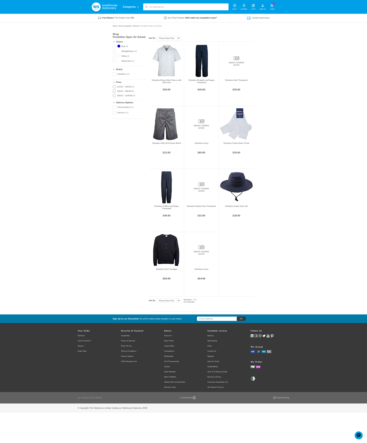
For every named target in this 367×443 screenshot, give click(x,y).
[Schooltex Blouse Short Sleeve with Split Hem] (166, 61)
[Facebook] (256, 335)
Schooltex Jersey (201, 143)
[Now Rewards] (258, 366)
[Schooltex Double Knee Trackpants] (201, 187)
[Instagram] (260, 335)
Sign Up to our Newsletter (126, 319)
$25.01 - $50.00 (125, 91)
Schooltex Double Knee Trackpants (201, 206)
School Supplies (125, 26)
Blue (124, 46)
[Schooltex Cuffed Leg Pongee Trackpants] (166, 187)
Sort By (152, 38)
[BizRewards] (253, 366)
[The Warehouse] (187, 397)
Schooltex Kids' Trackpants (236, 80)
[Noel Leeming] (281, 397)
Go (241, 318)
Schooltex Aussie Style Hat (236, 206)
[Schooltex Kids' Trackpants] (236, 61)
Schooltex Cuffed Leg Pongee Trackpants (166, 207)
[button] (359, 435)
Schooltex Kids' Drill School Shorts (166, 143)
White (125, 56)
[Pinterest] (272, 336)
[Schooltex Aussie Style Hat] (236, 187)
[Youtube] (268, 335)
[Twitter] (264, 335)
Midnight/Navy (129, 51)
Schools (136, 26)
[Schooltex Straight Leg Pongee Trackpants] (201, 61)
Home (115, 26)
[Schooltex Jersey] (201, 124)
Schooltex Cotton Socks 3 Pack (236, 143)
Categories (131, 7)
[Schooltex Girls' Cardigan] (166, 250)
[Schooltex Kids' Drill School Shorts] (166, 124)
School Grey (127, 61)
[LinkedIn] (252, 335)
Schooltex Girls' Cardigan (166, 269)
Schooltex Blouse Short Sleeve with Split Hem (166, 81)
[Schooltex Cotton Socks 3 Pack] (236, 124)
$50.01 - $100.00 (126, 95)
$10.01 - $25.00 (125, 86)
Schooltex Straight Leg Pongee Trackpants (201, 81)
